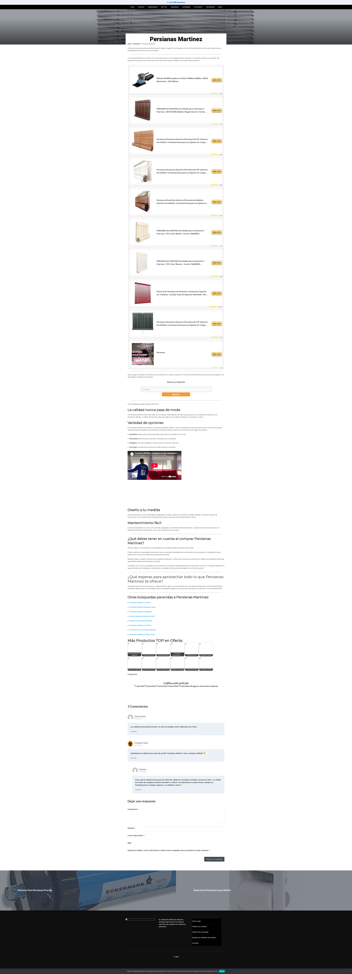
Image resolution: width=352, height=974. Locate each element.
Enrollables (186, 7)
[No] (350, 971)
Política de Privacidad (200, 932)
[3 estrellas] (161, 686)
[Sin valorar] (218, 368)
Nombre (132, 828)
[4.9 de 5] (217, 215)
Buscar (175, 394)
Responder (133, 731)
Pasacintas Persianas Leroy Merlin (212, 890)
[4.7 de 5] (217, 154)
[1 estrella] (139, 686)
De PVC (164, 7)
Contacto (195, 943)
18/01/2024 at (138, 745)
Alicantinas (175, 7)
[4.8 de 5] (217, 185)
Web (129, 843)
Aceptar (222, 971)
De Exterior (198, 7)
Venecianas (210, 7)
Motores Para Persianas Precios (35, 890)
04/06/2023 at (138, 718)
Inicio (132, 7)
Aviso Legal (196, 921)
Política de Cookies (199, 926)
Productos (136, 44)
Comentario (133, 809)
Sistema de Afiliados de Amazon (204, 937)
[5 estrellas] (183, 686)
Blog (220, 7)
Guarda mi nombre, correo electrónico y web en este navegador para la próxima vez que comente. (168, 850)
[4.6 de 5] (217, 246)
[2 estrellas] (150, 686)
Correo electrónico (136, 835)
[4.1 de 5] (217, 124)
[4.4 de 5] (217, 93)
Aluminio (141, 7)
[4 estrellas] (172, 686)
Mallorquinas (152, 7)
